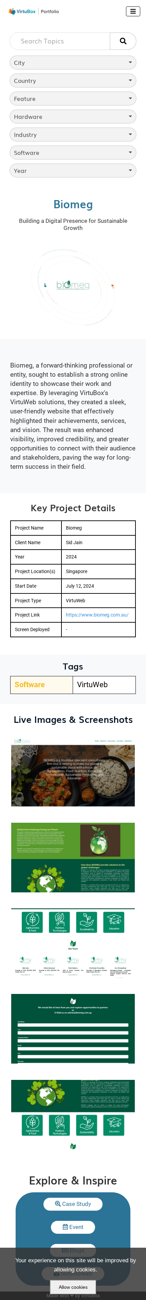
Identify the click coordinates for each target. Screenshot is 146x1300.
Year (20, 170)
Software (26, 152)
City (19, 62)
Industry (25, 134)
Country (25, 80)
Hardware (28, 116)
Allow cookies (73, 1287)
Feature (25, 98)
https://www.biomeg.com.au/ (97, 615)
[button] (73, 1204)
